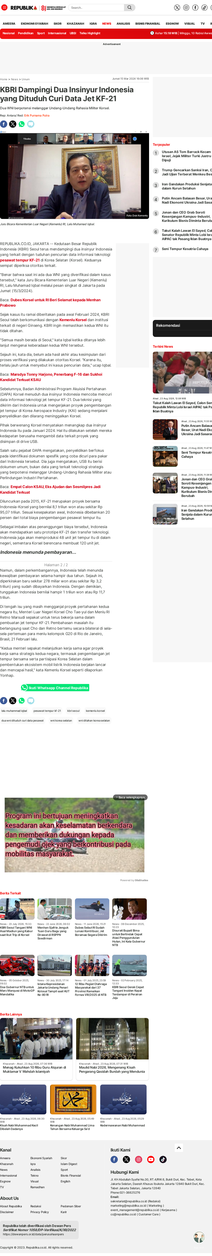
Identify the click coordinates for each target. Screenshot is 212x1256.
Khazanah (6, 1164)
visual (189, 23)
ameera (9, 23)
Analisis (35, 1169)
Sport (41, 33)
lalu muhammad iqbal (14, 710)
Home (3, 79)
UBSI (73, 33)
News (14, 79)
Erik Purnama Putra (36, 115)
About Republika (11, 1206)
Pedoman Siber (71, 1206)
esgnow (172, 23)
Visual (34, 1181)
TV (203, 23)
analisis (123, 23)
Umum (26, 79)
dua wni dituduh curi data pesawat (22, 720)
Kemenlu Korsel (73, 320)
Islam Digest (69, 1164)
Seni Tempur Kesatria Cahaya (185, 249)
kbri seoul (73, 710)
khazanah (75, 23)
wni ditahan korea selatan (94, 720)
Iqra (33, 1164)
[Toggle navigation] (4, 7)
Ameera (5, 1158)
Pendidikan (26, 33)
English (65, 1181)
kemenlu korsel (95, 710)
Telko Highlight (90, 33)
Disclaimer (7, 1212)
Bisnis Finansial (147, 23)
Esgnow (5, 1181)
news (106, 23)
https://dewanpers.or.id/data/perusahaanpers (33, 1234)
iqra (93, 23)
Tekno (34, 1175)
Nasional (9, 33)
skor (57, 23)
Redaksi (35, 1206)
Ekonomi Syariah (34, 23)
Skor (64, 1158)
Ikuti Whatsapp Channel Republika (58, 688)
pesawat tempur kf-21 (47, 710)
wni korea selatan (61, 720)
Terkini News (163, 346)
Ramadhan (37, 1187)
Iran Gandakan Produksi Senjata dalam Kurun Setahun (187, 186)
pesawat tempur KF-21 (20, 260)
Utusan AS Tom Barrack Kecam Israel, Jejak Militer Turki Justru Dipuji (186, 156)
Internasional (57, 33)
